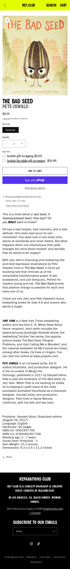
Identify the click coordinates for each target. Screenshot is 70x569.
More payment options (35, 188)
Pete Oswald (15, 106)
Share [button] (9, 457)
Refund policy (31, 557)
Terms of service (59, 557)
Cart (63, 5)
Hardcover (10, 130)
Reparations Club (16, 557)
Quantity (5, 137)
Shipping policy (36, 562)
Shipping (5, 118)
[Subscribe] (53, 531)
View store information (17, 205)
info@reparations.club (53, 508)
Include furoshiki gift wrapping (26, 161)
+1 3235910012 (35, 513)
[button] (4, 5)
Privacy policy (45, 557)
